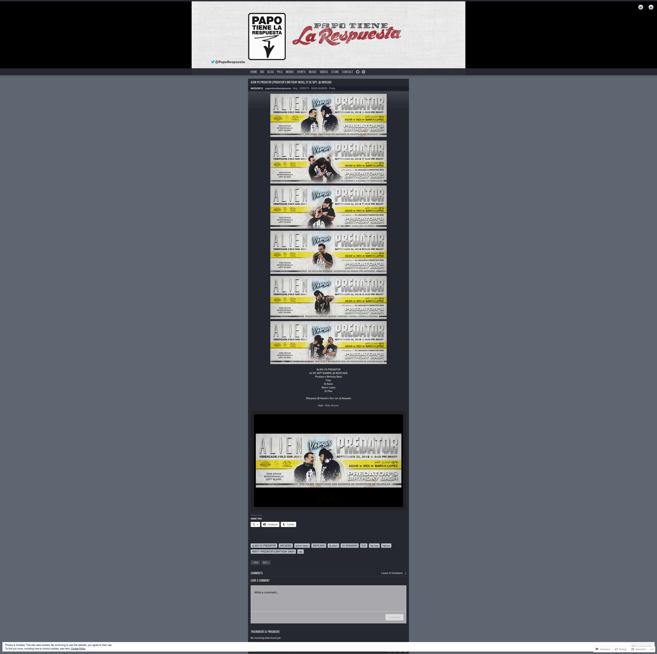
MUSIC (313, 71)
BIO (262, 71)
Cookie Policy (78, 648)
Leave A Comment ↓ (393, 573)
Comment (394, 617)
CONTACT (347, 71)
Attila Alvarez (332, 405)
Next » (266, 562)
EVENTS (301, 71)
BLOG (270, 71)
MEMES (290, 71)
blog (295, 88)
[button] (321, 498)
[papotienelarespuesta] (267, 36)
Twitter (357, 72)
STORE (335, 71)
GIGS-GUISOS (319, 88)
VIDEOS (324, 71)
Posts (332, 88)
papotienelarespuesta (278, 88)
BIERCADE (319, 545)
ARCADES (285, 545)
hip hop (374, 545)
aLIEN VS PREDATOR (264, 545)
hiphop (386, 545)
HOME (253, 71)
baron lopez (302, 545)
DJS (364, 545)
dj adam (333, 545)
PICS (279, 71)
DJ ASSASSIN (349, 545)
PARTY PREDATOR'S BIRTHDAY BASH (273, 551)
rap (300, 551)
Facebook (363, 72)
